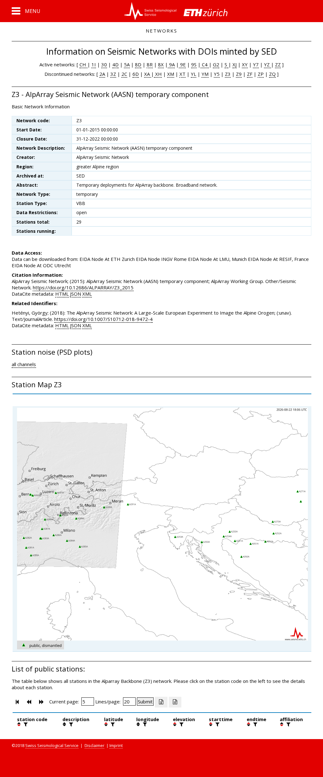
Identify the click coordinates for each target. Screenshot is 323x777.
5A (127, 64)
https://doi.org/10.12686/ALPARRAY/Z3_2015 (83, 287)
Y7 (256, 64)
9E (182, 64)
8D (138, 64)
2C (124, 74)
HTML (62, 294)
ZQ (272, 74)
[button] (26, 11)
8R (150, 64)
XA (147, 74)
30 (104, 64)
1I (93, 64)
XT (182, 74)
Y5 (217, 74)
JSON (75, 294)
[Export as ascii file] (175, 702)
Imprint (116, 745)
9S (194, 64)
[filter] (25, 724)
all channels (24, 364)
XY (245, 64)
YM (205, 74)
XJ (234, 64)
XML (87, 294)
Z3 (228, 74)
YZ (267, 64)
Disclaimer (94, 745)
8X (161, 64)
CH (83, 64)
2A (102, 74)
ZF (249, 74)
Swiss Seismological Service (52, 745)
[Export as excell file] (161, 702)
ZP (261, 74)
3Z (113, 74)
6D (135, 74)
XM (170, 74)
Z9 (239, 74)
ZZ (278, 64)
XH (158, 74)
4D (115, 64)
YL (193, 74)
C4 (205, 64)
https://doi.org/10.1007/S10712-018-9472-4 (103, 319)
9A (171, 64)
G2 (216, 64)
